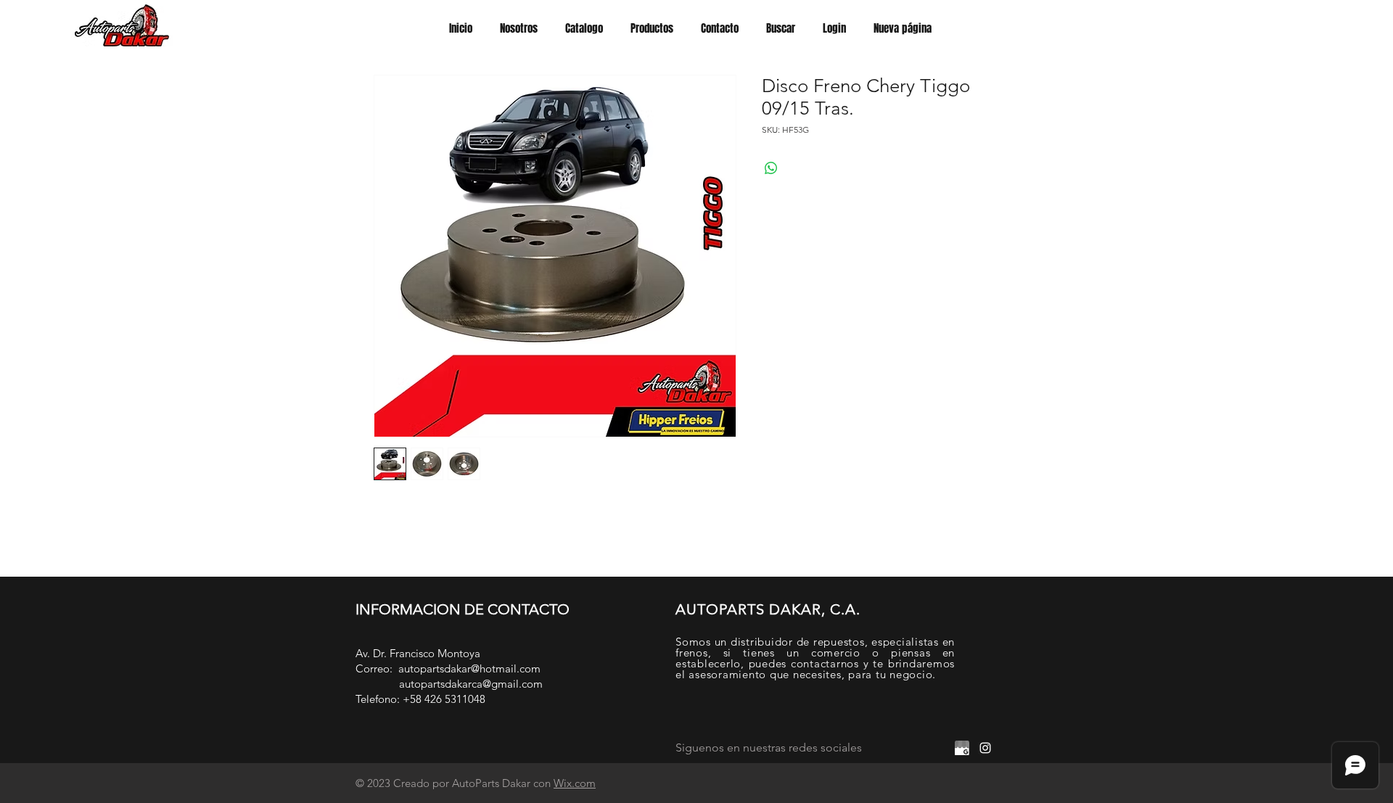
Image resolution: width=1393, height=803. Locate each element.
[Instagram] (985, 748)
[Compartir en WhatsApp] (771, 168)
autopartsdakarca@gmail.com (471, 684)
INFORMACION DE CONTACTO (463, 609)
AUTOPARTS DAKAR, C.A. (767, 609)
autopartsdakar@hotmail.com (469, 668)
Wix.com (575, 783)
